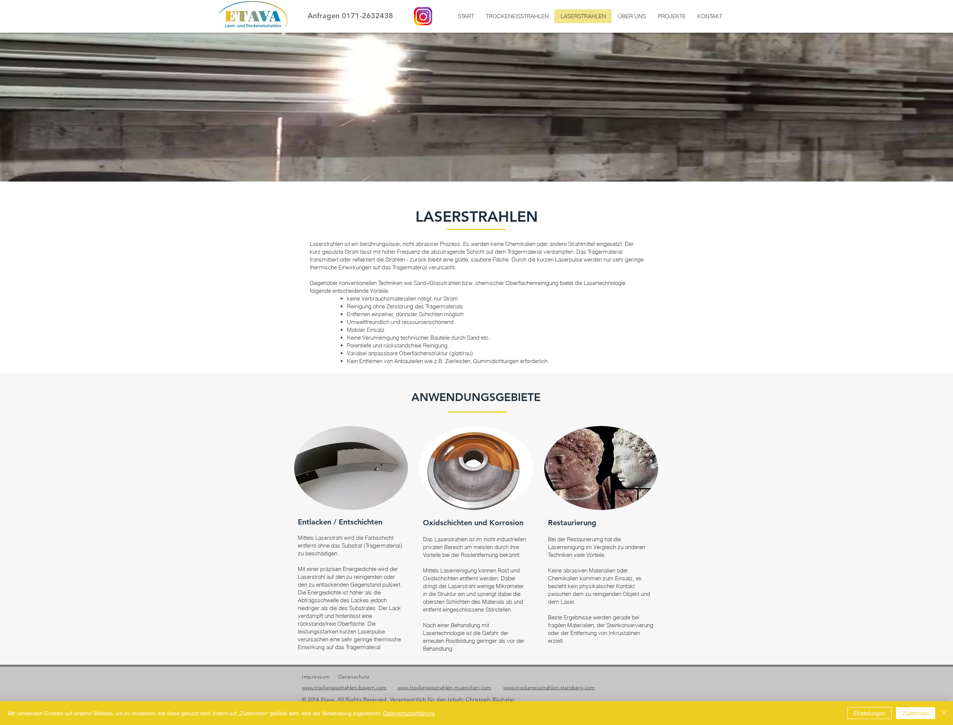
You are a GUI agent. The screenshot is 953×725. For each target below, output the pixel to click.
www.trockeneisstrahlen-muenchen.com (444, 687)
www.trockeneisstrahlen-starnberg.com (549, 687)
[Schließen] (944, 713)
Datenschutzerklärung (409, 713)
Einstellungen (869, 713)
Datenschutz (354, 676)
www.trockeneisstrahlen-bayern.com (344, 687)
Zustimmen (915, 713)
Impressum (316, 676)
